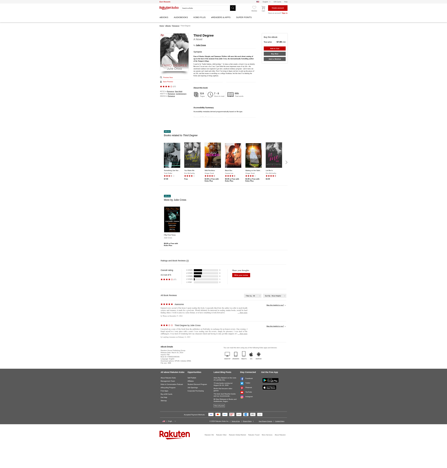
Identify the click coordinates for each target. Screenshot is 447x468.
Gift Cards (277, 2)
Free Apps (164, 391)
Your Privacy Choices (265, 421)
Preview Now (168, 77)
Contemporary (181, 94)
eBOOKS (164, 17)
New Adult (178, 91)
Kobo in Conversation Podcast (172, 384)
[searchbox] (208, 8)
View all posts (219, 406)
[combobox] (252, 296)
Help (286, 2)
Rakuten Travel (253, 435)
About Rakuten (280, 435)
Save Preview (168, 82)
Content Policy (279, 421)
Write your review (241, 275)
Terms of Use (236, 421)
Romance (170, 91)
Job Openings (193, 387)
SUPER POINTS (244, 17)
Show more (242, 312)
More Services (267, 435)
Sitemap (164, 401)
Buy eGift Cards (166, 394)
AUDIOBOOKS (181, 17)
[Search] (233, 8)
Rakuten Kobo (169, 8)
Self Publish (192, 378)
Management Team (168, 381)
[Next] (286, 162)
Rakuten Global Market (237, 435)
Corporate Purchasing (196, 391)
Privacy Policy (247, 421)
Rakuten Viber (221, 435)
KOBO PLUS (199, 17)
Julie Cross (201, 45)
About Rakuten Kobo (168, 378)
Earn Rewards (164, 2)
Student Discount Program (197, 384)
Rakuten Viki (209, 435)
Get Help (164, 397)
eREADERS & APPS (221, 17)
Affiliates (191, 381)
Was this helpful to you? (275, 305)
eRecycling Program (168, 387)
